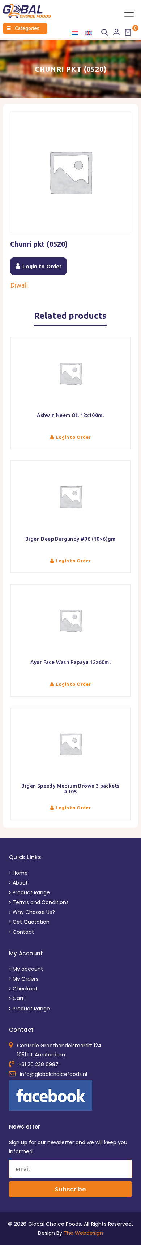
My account (28, 969)
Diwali (19, 285)
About (20, 882)
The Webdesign (83, 1233)
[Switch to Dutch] (75, 32)
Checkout (25, 988)
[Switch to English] (88, 32)
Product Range (31, 892)
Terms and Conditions (41, 902)
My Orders (25, 978)
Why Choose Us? (34, 912)
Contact (23, 932)
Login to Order (41, 266)
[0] (128, 32)
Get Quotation (31, 921)
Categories (23, 28)
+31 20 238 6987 (38, 1064)
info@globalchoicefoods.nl (53, 1074)
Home (20, 873)
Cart (18, 998)
